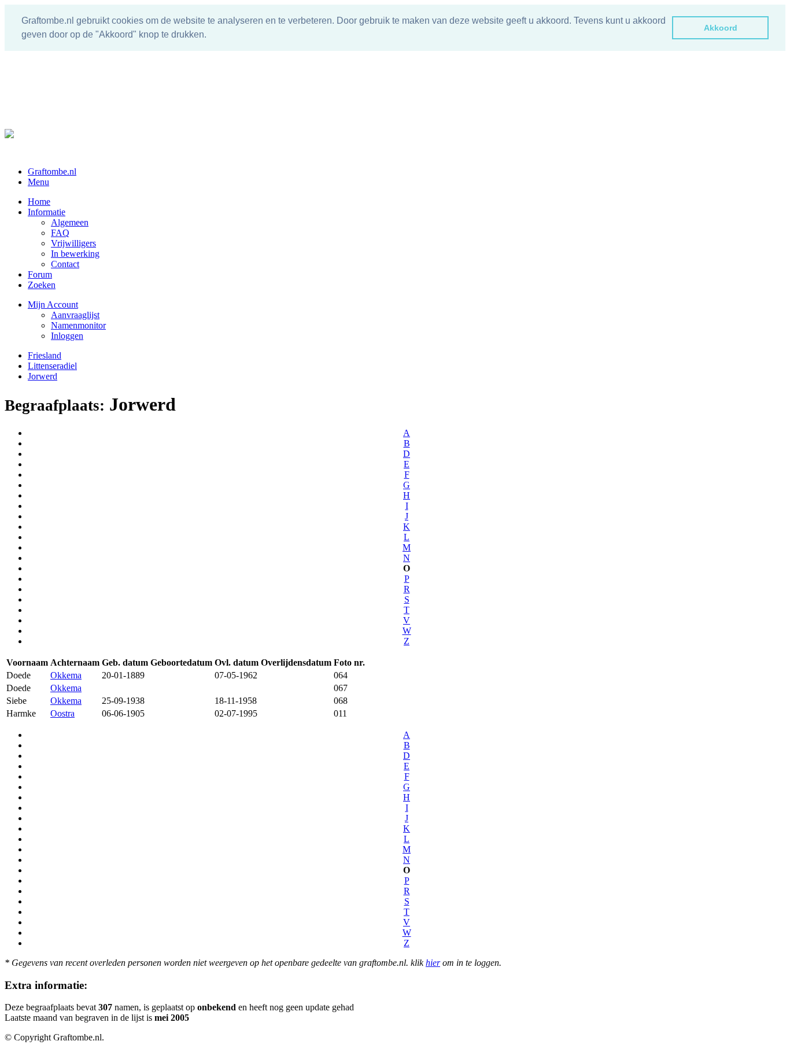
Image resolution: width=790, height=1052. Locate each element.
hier (433, 963)
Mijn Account (53, 304)
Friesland (44, 355)
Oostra (62, 713)
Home (39, 201)
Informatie (46, 212)
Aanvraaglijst (75, 315)
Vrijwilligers (73, 243)
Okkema (66, 675)
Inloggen (67, 336)
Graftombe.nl (52, 171)
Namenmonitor (78, 325)
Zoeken (42, 285)
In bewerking (75, 254)
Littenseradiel (52, 366)
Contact (65, 264)
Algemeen (69, 222)
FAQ (60, 233)
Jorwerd (42, 376)
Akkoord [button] (720, 27)
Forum (40, 274)
